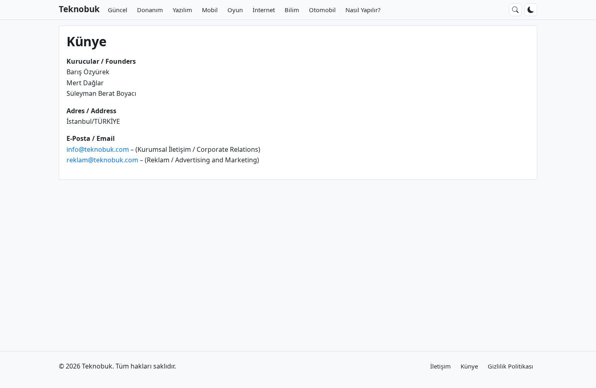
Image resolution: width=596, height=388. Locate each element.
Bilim (292, 10)
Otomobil (322, 10)
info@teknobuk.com (97, 149)
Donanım (150, 10)
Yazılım (182, 10)
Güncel (117, 10)
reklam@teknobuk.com (102, 159)
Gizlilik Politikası (510, 366)
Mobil (210, 10)
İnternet (264, 10)
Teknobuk (79, 9)
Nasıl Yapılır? (362, 10)
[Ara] (515, 9)
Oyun (235, 10)
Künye (469, 366)
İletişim (440, 366)
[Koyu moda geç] (530, 9)
